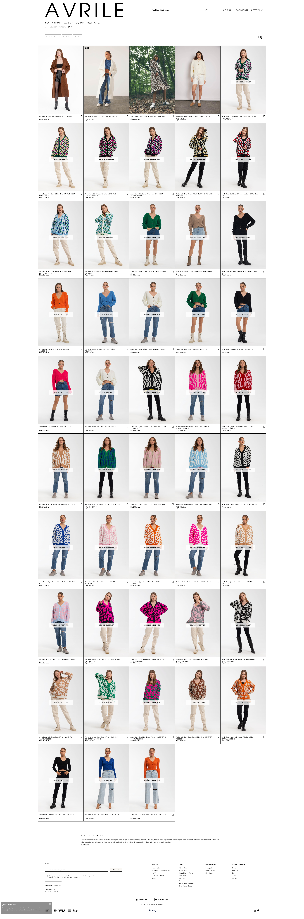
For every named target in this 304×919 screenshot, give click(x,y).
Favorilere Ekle (81, 116)
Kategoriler (52, 37)
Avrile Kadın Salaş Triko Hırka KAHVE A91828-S (55, 116)
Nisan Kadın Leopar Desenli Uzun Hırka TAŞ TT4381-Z (148, 117)
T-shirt (234, 868)
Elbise (234, 876)
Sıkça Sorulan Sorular (185, 886)
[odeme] (61, 911)
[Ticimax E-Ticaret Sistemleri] (152, 911)
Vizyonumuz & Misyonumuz (161, 870)
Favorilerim (182, 876)
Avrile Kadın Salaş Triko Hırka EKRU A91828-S (101, 116)
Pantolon (235, 870)
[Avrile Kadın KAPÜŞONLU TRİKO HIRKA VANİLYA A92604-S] (197, 80)
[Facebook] (258, 911)
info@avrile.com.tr (50, 889)
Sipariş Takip (183, 870)
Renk (77, 37)
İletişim (154, 878)
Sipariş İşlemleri (184, 881)
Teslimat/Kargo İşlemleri (186, 883)
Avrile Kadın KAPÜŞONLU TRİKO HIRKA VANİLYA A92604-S (193, 117)
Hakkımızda (155, 868)
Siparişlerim (209, 868)
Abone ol (116, 870)
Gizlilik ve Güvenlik (158, 876)
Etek (233, 873)
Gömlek (234, 878)
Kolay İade (182, 878)
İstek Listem (209, 873)
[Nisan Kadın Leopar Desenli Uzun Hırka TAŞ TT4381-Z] (152, 80)
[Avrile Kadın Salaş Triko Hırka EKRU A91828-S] (106, 80)
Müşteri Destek (183, 868)
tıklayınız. (38, 910)
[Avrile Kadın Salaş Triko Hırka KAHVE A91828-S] (60, 80)
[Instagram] (255, 911)
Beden (66, 37)
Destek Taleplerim (210, 870)
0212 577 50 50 (53, 892)
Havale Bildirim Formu (186, 873)
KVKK (154, 873)
